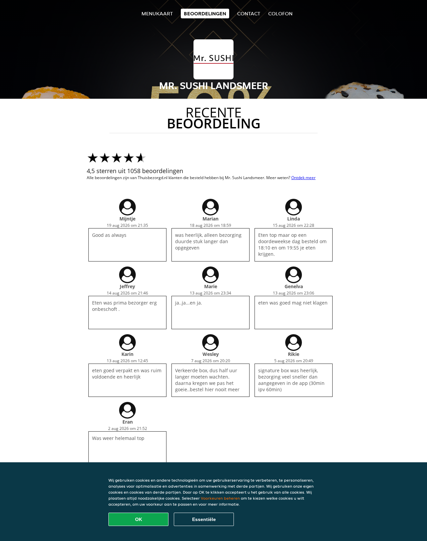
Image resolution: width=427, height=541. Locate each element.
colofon (280, 13)
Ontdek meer (303, 177)
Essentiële (204, 519)
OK (138, 519)
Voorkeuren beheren (220, 498)
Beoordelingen (205, 13)
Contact (248, 13)
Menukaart (157, 13)
